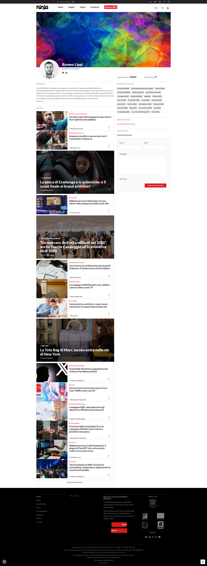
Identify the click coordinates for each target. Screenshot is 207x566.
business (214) (158, 104)
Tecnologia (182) (123, 112)
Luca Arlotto (75, 212)
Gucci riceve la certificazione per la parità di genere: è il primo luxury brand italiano (90, 267)
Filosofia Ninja (41, 504)
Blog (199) (133, 108)
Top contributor (42, 511)
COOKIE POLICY (115, 557)
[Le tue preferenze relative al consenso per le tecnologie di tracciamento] (203, 562)
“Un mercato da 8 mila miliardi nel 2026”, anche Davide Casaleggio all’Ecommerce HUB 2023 (73, 246)
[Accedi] (168, 6)
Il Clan (38, 508)
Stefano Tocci (76, 457)
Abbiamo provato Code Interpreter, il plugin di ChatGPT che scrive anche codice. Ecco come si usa (87, 448)
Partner (39, 518)
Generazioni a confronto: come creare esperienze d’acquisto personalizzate (88, 305)
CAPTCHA (122, 179)
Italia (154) (155, 112)
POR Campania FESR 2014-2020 (103, 560)
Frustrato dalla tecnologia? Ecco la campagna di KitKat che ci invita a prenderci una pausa (86, 429)
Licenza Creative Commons (126, 555)
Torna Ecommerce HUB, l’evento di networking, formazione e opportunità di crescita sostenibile (89, 467)
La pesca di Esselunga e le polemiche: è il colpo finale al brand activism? (73, 184)
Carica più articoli (75, 482)
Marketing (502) (136, 96)
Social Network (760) (153, 92)
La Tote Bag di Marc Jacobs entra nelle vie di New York (74, 352)
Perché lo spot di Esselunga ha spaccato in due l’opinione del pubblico (90, 118)
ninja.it (76, 496)
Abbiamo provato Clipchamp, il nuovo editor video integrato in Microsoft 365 (89, 202)
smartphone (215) (145, 104)
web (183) (157, 108)
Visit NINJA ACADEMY (64, 2)
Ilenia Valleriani (76, 296)
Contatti (39, 522)
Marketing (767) (138, 92)
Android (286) (156, 100)
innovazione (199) (145, 108)
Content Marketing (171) (141, 112)
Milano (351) (157, 96)
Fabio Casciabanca (77, 380)
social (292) (146, 100)
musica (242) (131, 104)
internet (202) (122, 108)
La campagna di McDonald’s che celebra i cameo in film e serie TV (89, 286)
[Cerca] (162, 6)
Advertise (39, 515)
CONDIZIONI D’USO (103, 557)
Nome (122, 143)
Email (146, 143)
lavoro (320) (121, 100)
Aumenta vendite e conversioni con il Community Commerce (88, 137)
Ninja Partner (76, 148)
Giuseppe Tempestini (78, 400)
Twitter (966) (159, 88)
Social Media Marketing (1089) (142, 88)
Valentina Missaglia (78, 419)
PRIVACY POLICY (92, 557)
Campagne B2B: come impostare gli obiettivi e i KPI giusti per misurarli (86, 408)
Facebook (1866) (123, 88)
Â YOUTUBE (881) (123, 92)
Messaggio (123, 154)
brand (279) (121, 104)
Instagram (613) (123, 96)
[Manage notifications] (4, 562)
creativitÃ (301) (133, 100)
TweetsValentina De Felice (126, 124)
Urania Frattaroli (77, 129)
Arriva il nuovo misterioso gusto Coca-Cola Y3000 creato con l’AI (88, 389)
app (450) (147, 96)
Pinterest (74, 316)
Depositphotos (103, 563)
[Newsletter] (156, 6)
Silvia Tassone (76, 277)
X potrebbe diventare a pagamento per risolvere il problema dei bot (88, 370)
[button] (109, 127)
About (38, 500)
